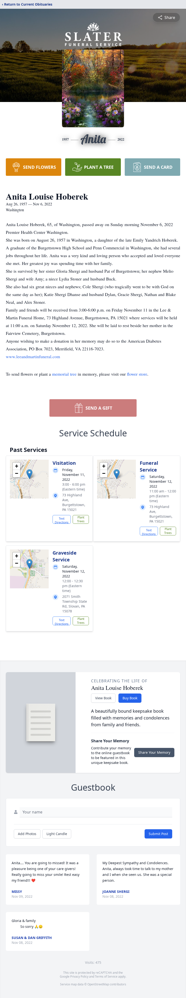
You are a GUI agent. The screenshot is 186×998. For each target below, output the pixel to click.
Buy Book (130, 698)
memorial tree (64, 374)
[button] (29, 474)
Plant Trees (81, 519)
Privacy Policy (79, 976)
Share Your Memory (154, 752)
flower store (137, 374)
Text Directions (62, 520)
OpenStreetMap (98, 984)
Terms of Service (106, 976)
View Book (103, 698)
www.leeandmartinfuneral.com (33, 356)
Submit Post (158, 833)
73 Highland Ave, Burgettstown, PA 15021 (73, 502)
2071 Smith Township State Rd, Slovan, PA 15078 (74, 603)
